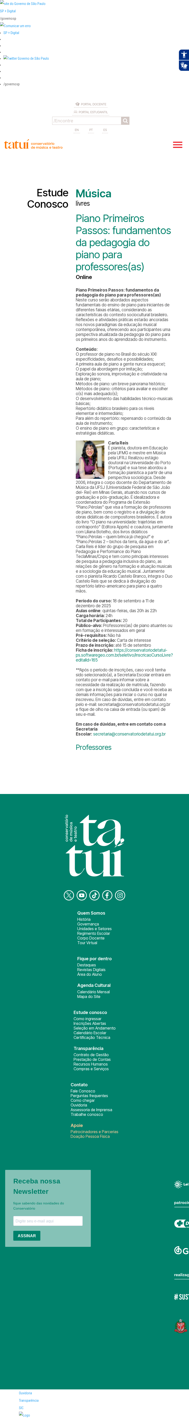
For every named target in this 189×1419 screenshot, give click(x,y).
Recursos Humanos (91, 1064)
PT (91, 130)
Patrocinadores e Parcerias (94, 1131)
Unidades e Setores (94, 928)
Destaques (86, 964)
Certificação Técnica (92, 1037)
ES (105, 130)
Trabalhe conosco (87, 1114)
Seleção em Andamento (95, 1028)
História (84, 919)
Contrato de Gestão (91, 1054)
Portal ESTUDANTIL (93, 112)
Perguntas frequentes (89, 1095)
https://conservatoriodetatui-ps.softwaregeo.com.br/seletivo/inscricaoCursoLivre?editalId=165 (124, 655)
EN (77, 130)
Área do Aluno (89, 974)
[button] (26, 58)
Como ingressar (87, 1018)
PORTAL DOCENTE (93, 104)
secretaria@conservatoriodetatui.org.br (129, 734)
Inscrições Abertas (90, 1023)
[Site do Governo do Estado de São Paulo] (23, 4)
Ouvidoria (79, 1105)
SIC (21, 1408)
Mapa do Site (88, 996)
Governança (88, 923)
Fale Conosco (83, 1090)
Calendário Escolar (90, 1032)
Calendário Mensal (93, 991)
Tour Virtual (87, 942)
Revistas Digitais (91, 969)
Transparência (29, 1400)
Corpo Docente (91, 938)
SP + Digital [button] (11, 33)
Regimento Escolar (93, 933)
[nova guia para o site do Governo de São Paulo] (15, 26)
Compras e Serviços (91, 1068)
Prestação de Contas (92, 1059)
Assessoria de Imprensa (91, 1109)
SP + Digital (8, 11)
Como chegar (83, 1100)
